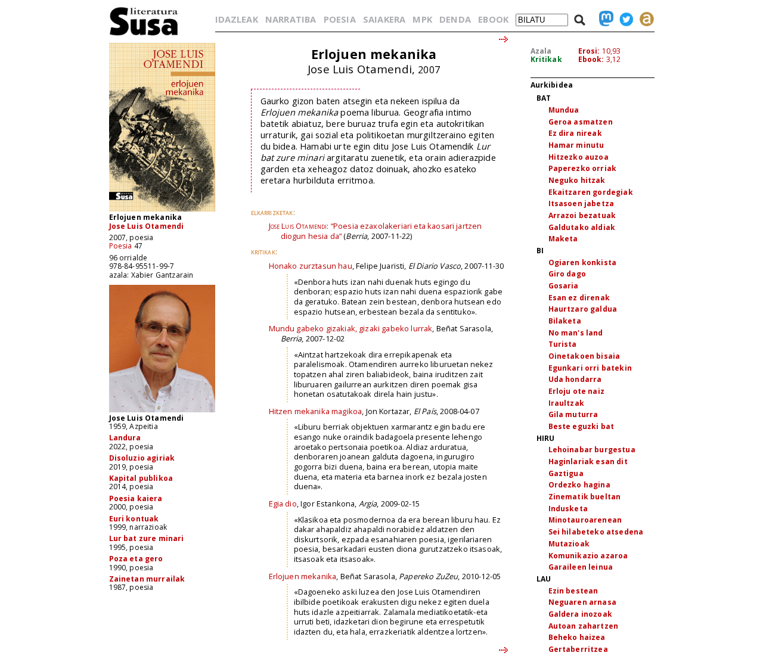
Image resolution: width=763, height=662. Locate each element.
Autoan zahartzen (583, 626)
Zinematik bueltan (584, 497)
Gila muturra (573, 414)
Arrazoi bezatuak (582, 215)
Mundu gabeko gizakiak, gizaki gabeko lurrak (351, 328)
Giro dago (567, 274)
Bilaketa (564, 321)
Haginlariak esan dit (588, 461)
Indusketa (568, 509)
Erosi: (589, 51)
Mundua (563, 110)
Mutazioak (569, 544)
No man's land (575, 333)
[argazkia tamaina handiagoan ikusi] (162, 411)
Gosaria (563, 286)
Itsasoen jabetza (581, 203)
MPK (422, 19)
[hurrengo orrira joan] (504, 39)
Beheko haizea (577, 637)
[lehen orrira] (144, 35)
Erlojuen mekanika (303, 576)
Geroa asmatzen (580, 122)
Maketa (563, 239)
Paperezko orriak (582, 168)
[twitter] (623, 19)
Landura (125, 438)
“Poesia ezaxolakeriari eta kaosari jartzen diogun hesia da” (375, 230)
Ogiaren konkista (582, 262)
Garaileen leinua (580, 567)
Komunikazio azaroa (588, 556)
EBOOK (493, 19)
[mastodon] (603, 19)
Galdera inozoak (580, 614)
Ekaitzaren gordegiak (590, 192)
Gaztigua (566, 473)
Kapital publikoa (141, 478)
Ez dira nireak (575, 133)
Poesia (120, 246)
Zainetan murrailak (147, 579)
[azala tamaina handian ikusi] (162, 211)
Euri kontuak (134, 519)
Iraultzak (566, 403)
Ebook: (591, 59)
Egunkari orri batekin (590, 368)
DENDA (455, 19)
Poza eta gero (136, 559)
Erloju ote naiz (576, 391)
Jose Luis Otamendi (146, 226)
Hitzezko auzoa (578, 157)
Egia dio (283, 503)
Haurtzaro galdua (583, 309)
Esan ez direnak (579, 298)
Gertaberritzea (578, 649)
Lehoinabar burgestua (591, 450)
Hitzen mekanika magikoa (315, 411)
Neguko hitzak (577, 180)
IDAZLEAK (236, 19)
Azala (541, 51)
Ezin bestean (573, 591)
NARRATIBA (290, 19)
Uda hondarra (575, 379)
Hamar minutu (576, 145)
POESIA (340, 19)
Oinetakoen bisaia (584, 356)
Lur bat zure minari (146, 538)
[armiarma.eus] (644, 19)
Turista (562, 344)
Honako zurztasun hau (310, 265)
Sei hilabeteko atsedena (596, 532)
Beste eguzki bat (581, 426)
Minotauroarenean (585, 520)
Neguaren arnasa (582, 602)
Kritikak (546, 59)
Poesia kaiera (136, 498)
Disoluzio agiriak (142, 458)
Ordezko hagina (579, 485)
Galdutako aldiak (582, 227)
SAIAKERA (384, 19)
